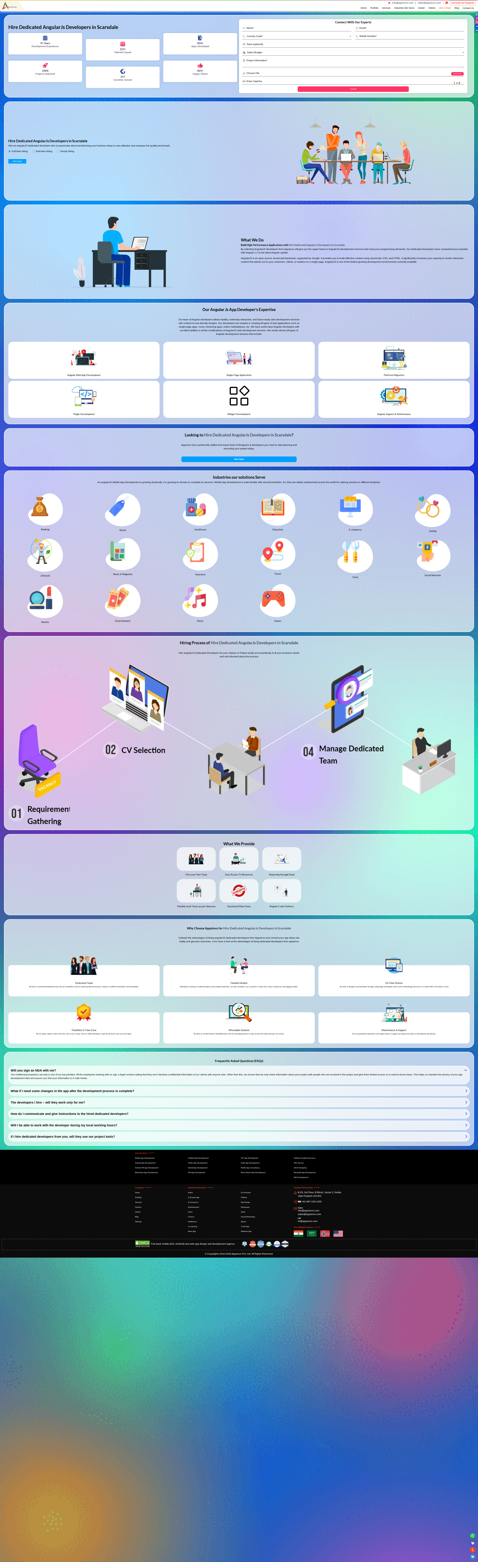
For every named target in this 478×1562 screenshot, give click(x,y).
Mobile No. (247, 761)
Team (196, 772)
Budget (197, 783)
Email (244, 751)
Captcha (198, 818)
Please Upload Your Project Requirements (215, 808)
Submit (239, 831)
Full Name (199, 751)
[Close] (284, 730)
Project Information (203, 794)
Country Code (201, 761)
